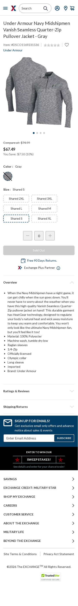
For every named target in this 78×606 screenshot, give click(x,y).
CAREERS (10, 505)
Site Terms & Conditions (20, 554)
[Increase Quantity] (50, 235)
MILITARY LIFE (13, 532)
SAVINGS (10, 479)
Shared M (44, 208)
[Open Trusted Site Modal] (50, 577)
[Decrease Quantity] (27, 235)
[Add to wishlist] (67, 45)
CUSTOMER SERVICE (18, 514)
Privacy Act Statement (58, 554)
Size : (7, 189)
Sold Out (39, 250)
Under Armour (12, 50)
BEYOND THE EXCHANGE (22, 541)
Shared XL (44, 218)
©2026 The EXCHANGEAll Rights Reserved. (39, 567)
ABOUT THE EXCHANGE (21, 523)
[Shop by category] (6, 8)
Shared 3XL (44, 198)
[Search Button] (45, 8)
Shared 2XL (16, 198)
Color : (8, 166)
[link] (52, 45)
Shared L (16, 208)
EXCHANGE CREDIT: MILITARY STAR (29, 487)
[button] (39, 391)
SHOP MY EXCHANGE (19, 496)
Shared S (16, 218)
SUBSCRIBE (64, 438)
